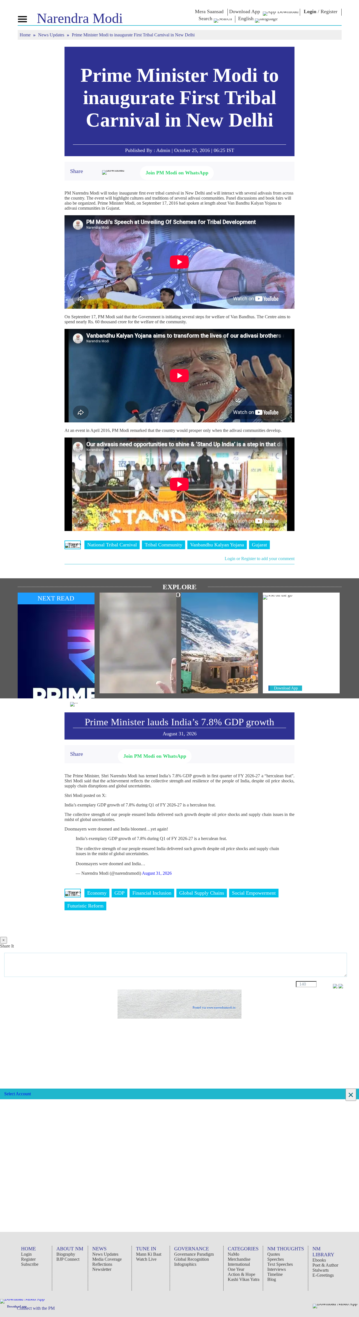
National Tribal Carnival (112, 545)
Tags (72, 545)
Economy (97, 893)
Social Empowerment (254, 893)
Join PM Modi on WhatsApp (177, 173)
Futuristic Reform (85, 906)
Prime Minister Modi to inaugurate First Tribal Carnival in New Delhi (179, 97)
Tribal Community (163, 545)
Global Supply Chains (201, 893)
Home (26, 34)
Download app (17, 1306)
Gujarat (259, 545)
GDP (119, 893)
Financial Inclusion (151, 893)
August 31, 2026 (157, 873)
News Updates (51, 34)
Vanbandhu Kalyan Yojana (217, 545)
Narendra (80, 18)
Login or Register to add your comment (259, 558)
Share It (7, 946)
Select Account (17, 1093)
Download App (286, 688)
